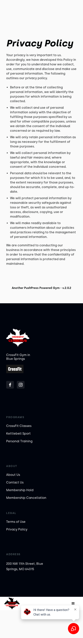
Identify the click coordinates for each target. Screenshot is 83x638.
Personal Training (19, 441)
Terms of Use (15, 522)
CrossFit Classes (18, 426)
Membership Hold (19, 490)
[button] (73, 603)
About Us (13, 475)
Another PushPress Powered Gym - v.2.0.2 (41, 288)
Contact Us (15, 482)
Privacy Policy (16, 529)
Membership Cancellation (26, 498)
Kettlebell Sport (18, 433)
